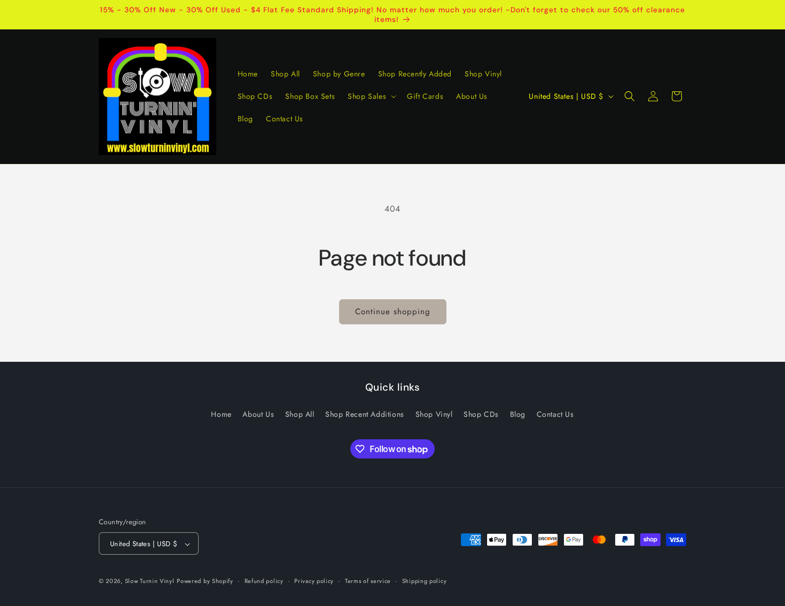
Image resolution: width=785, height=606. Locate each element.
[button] (371, 96)
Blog (517, 413)
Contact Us (555, 413)
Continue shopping (392, 311)
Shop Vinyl (434, 413)
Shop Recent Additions (364, 413)
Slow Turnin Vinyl (150, 581)
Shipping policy (424, 581)
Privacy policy (314, 581)
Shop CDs (481, 413)
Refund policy (264, 581)
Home (221, 413)
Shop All (300, 413)
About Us (258, 413)
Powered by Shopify (205, 581)
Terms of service (368, 581)
